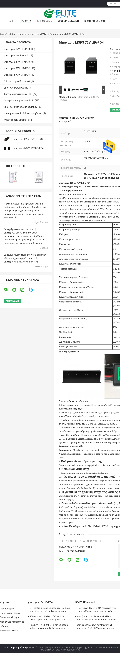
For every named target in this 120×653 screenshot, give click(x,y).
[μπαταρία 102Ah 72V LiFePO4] (7, 139)
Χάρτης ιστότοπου (9, 630)
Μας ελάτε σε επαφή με (12, 622)
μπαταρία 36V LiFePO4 (17, 61)
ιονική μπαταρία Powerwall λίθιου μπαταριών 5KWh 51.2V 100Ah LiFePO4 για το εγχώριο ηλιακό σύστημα (96, 618)
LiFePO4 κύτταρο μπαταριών (20, 106)
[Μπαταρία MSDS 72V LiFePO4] (7, 148)
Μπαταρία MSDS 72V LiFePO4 (28, 148)
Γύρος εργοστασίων (68, 21)
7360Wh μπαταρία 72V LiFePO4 (84, 526)
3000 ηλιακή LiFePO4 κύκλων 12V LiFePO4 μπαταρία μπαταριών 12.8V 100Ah (48, 618)
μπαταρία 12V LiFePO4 (17, 49)
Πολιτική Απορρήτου (15, 647)
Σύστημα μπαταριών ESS (18, 94)
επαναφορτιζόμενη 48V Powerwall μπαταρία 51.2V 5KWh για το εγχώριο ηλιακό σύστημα (95, 627)
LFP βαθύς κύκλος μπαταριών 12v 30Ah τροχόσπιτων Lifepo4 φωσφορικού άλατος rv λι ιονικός (50, 610)
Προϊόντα (25, 21)
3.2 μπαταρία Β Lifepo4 (17, 81)
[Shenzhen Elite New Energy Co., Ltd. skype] (33, 290)
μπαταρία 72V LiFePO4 (41, 34)
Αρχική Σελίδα (7, 34)
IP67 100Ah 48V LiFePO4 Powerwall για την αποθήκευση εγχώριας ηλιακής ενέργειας (96, 610)
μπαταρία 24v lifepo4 (16, 55)
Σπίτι (12, 21)
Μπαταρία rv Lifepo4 (16, 119)
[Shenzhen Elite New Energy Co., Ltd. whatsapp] (16, 290)
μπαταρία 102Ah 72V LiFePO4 (28, 139)
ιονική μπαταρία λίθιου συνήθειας (23, 113)
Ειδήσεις (4, 626)
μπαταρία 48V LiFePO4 (17, 68)
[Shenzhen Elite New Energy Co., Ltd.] (60, 13)
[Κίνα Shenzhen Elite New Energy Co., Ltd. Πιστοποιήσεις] (13, 177)
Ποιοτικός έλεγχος (94, 21)
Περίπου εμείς (44, 21)
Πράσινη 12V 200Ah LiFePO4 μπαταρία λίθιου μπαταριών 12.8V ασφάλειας (49, 626)
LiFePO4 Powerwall (15, 87)
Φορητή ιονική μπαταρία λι (19, 100)
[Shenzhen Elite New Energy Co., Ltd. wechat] (24, 290)
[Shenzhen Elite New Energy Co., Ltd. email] (8, 290)
